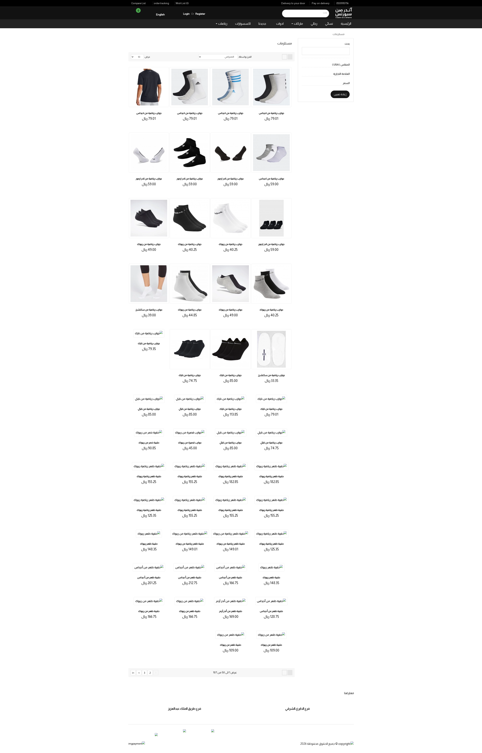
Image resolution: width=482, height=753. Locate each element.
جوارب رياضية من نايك (231, 375)
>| (133, 672)
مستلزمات (339, 34)
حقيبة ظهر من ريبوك (189, 611)
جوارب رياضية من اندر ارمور (230, 178)
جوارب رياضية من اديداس (271, 113)
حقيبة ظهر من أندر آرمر (230, 611)
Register (200, 13)
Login (186, 13)
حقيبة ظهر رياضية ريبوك (271, 476)
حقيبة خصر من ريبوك (149, 442)
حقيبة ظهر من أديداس (230, 577)
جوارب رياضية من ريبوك (230, 244)
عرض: (147, 57)
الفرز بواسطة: (245, 57)
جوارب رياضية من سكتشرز (149, 309)
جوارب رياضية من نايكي (149, 408)
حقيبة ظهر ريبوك (149, 543)
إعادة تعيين (340, 94)
